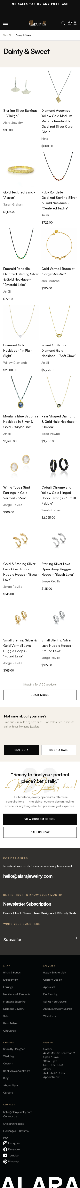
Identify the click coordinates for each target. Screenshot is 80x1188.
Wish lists (49, 1016)
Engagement (10, 979)
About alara (10, 1085)
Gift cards (9, 1030)
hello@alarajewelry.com (28, 876)
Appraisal (49, 987)
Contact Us (10, 1116)
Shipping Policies (13, 1123)
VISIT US (48, 1042)
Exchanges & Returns (16, 1131)
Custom (8, 1063)
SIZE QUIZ (21, 749)
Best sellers (10, 1023)
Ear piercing (50, 994)
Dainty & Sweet (23, 35)
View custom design (40, 819)
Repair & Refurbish (54, 972)
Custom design (52, 979)
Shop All (7, 35)
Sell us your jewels (55, 1001)
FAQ (5, 1138)
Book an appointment (16, 1071)
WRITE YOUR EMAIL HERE (21, 923)
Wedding (8, 1056)
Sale (5, 1016)
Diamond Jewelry (13, 1009)
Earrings (8, 987)
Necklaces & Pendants (17, 994)
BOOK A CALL (58, 749)
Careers (8, 1092)
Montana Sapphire (14, 1001)
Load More (40, 695)
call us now (40, 832)
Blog (6, 1078)
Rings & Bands (12, 972)
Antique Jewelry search (57, 1009)
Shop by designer (14, 1049)
